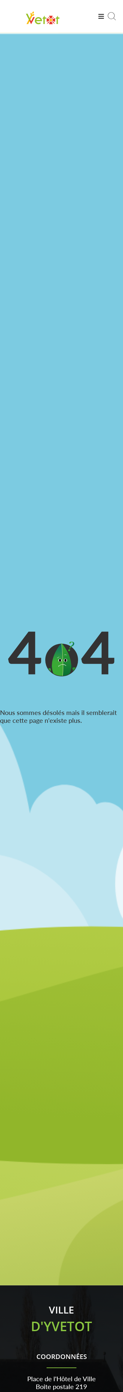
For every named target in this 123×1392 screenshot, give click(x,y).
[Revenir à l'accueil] (42, 25)
